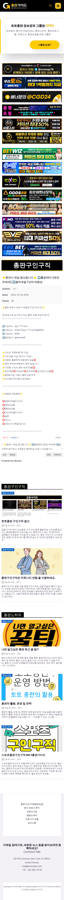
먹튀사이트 (32, 811)
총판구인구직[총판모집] (32, 804)
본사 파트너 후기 (32, 807)
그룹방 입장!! (44, 44)
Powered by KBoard (11, 460)
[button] (50, 6)
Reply (12, 454)
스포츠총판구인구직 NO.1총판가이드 (23, 755)
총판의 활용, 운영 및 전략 (16, 703)
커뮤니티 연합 (32, 819)
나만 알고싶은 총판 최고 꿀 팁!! (20, 649)
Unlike (14, 437)
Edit (49, 454)
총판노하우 (32, 815)
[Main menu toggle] (58, 6)
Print (58, 437)
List (4, 454)
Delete (57, 454)
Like (5, 437)
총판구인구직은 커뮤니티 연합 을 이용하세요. (28, 578)
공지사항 (32, 823)
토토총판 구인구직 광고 (15, 521)
